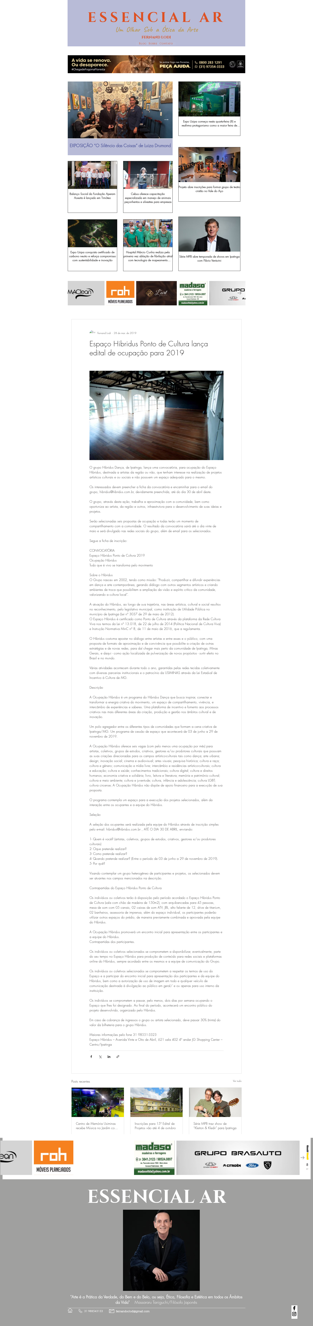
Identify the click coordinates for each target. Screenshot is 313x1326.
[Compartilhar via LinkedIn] (109, 1056)
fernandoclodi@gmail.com (133, 1311)
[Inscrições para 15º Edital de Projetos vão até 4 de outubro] (156, 1102)
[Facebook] (294, 1308)
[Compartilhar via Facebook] (91, 1056)
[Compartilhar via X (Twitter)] (100, 1056)
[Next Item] (166, 119)
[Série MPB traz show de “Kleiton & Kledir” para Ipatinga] (215, 1102)
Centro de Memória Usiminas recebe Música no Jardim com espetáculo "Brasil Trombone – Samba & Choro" (96, 1125)
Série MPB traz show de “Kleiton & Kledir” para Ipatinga (214, 1125)
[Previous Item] (74, 119)
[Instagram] (294, 1314)
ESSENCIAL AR (156, 17)
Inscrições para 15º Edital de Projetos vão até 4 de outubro (155, 1125)
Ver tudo (237, 1081)
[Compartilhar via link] (118, 1056)
